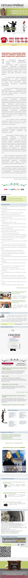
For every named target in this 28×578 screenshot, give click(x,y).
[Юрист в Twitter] (20, 544)
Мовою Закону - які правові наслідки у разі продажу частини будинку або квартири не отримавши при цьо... (12, 415)
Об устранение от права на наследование (12, 502)
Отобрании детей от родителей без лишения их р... (11, 434)
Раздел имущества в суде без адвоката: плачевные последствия (14, 276)
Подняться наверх (24, 546)
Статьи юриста (7, 363)
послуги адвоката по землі (7, 438)
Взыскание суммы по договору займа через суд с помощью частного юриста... (22, 422)
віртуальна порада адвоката (7, 437)
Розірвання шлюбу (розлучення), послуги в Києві (13, 404)
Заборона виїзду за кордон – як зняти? (9, 222)
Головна (3, 17)
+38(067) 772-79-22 (18, 13)
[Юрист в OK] (23, 544)
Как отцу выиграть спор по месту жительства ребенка (12, 250)
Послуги (10, 17)
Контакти (24, 17)
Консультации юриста (21, 365)
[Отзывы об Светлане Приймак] (3, 316)
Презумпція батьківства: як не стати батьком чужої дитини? (13, 266)
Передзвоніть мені (18, 576)
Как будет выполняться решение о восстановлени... (12, 439)
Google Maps (8, 544)
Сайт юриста (6, 572)
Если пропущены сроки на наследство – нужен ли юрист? (13, 275)
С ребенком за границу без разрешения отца (10, 233)
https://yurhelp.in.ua (5, 533)
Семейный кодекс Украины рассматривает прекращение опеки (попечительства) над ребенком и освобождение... (22, 415)
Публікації (17, 17)
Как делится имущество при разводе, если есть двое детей (13, 251)
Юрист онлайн (5, 376)
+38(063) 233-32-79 (18, 11)
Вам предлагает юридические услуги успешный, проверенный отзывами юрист (19, 301)
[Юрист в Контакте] (18, 544)
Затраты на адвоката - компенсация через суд (10, 267)
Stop (14, 33)
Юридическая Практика (23, 179)
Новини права (21, 60)
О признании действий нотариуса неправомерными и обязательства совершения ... (14, 493)
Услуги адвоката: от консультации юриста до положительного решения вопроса (19, 292)
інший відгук (4, 324)
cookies (20, 574)
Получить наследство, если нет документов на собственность (14, 244)
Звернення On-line (6, 576)
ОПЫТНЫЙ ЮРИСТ (18, 443)
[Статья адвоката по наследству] (10, 26)
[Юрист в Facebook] (22, 544)
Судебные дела (7, 365)
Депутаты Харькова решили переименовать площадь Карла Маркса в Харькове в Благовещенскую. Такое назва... (12, 424)
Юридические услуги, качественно (10, 384)
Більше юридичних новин (22, 287)
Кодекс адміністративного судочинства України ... (11, 436)
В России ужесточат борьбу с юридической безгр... (12, 435)
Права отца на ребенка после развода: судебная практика (13, 284)
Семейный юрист (21, 363)
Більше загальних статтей (22, 392)
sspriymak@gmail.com (14, 533)
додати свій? (18, 324)
